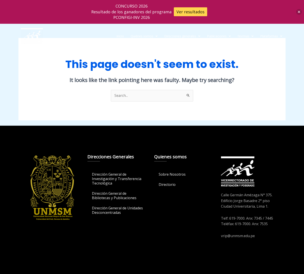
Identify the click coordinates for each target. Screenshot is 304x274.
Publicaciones (217, 36)
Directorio (167, 184)
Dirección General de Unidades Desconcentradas (117, 210)
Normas (243, 36)
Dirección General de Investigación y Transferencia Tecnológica (116, 179)
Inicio (120, 36)
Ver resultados (190, 11)
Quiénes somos (142, 36)
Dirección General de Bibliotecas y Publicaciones (114, 195)
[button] (144, 36)
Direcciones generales (180, 36)
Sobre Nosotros (172, 174)
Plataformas (269, 36)
